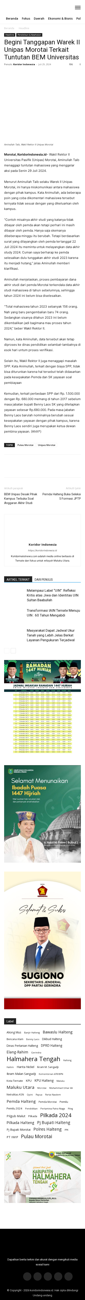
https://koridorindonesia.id (42, 550)
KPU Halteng (44, 1080)
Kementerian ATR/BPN (51, 1074)
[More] (46, 74)
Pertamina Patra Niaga (52, 1108)
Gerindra (36, 1052)
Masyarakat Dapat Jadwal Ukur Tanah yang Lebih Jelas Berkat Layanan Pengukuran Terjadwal (51, 635)
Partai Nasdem (53, 1094)
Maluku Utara (20, 1087)
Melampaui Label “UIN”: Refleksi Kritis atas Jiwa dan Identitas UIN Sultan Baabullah (52, 595)
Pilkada (32, 1116)
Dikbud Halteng (52, 1039)
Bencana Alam (15, 1039)
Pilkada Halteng (20, 1122)
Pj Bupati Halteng (53, 1122)
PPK (66, 1129)
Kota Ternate (15, 1081)
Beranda (9, 28)
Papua (39, 1094)
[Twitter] (48, 1276)
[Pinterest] (27, 74)
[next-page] (13, 650)
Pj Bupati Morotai (19, 1130)
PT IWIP (12, 1137)
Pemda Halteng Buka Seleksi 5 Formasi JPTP (61, 496)
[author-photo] (42, 538)
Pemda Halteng (21, 1101)
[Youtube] (68, 1276)
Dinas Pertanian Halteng (22, 1046)
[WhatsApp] (37, 74)
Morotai (41, 1087)
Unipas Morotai (46, 445)
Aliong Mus (14, 1032)
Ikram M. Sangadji (48, 1067)
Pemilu (64, 1102)
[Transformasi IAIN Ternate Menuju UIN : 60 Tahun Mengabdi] (14, 615)
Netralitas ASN (15, 1094)
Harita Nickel (25, 1067)
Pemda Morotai (48, 1101)
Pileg (70, 1108)
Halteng (67, 1060)
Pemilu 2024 (14, 1108)
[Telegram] (58, 1276)
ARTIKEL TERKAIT (18, 579)
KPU (29, 1081)
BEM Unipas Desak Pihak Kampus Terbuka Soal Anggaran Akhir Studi (20, 498)
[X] (18, 74)
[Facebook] (8, 74)
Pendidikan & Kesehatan (29, 34)
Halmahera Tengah (33, 1059)
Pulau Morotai (25, 445)
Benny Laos (32, 1039)
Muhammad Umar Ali (61, 1087)
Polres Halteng (47, 1129)
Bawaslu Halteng (58, 1032)
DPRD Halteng (51, 1045)
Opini (30, 1094)
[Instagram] (37, 1276)
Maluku (61, 1080)
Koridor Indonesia (24, 64)
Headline (24, 28)
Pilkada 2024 (55, 1115)
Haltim (10, 1067)
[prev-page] (6, 650)
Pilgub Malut (16, 1116)
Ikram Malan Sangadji (21, 1074)
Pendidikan (31, 1108)
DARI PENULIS (44, 579)
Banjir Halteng (32, 1032)
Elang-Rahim (17, 1052)
